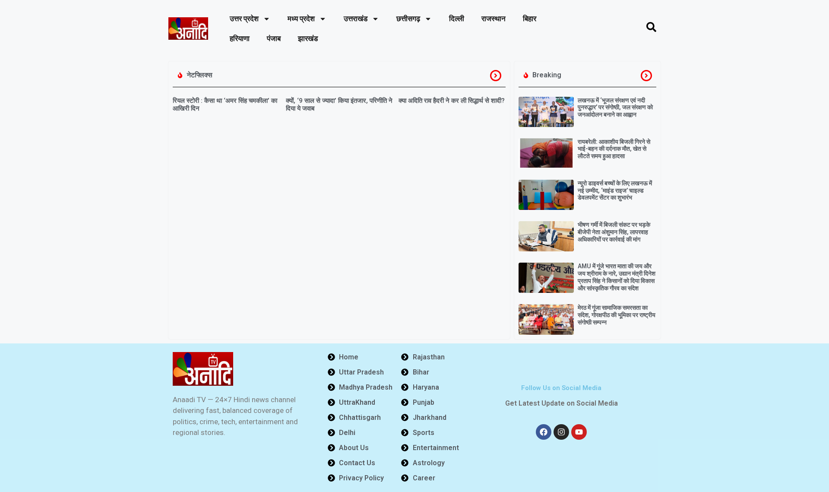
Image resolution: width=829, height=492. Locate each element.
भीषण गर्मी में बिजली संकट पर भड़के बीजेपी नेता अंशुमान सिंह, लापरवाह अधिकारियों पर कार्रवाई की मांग (614, 232)
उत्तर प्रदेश (244, 18)
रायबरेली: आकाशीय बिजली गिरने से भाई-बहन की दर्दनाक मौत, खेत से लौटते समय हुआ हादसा (614, 149)
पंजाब (274, 38)
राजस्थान (493, 18)
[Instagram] (561, 432)
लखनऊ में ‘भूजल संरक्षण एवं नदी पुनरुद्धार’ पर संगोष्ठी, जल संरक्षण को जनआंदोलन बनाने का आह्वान (615, 107)
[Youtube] (579, 432)
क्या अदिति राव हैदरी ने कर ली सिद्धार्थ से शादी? (452, 101)
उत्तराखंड (355, 18)
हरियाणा (240, 38)
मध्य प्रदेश (301, 18)
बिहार (529, 18)
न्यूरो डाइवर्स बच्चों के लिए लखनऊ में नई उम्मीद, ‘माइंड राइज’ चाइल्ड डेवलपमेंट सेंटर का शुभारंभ (615, 190)
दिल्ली (456, 18)
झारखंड (308, 38)
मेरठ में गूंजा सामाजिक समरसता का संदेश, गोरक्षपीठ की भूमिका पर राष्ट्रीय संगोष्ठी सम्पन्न (616, 315)
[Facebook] (543, 432)
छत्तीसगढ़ (408, 18)
